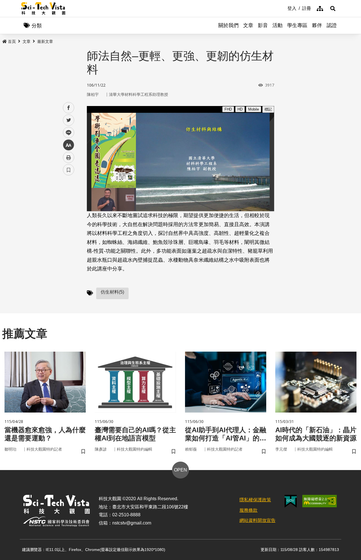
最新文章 (45, 41)
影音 (263, 25)
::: (283, 8)
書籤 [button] (68, 169)
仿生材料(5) (112, 292)
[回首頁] (43, 8)
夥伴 (317, 25)
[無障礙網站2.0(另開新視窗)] (319, 501)
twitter (68, 120)
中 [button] (68, 145)
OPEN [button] (180, 470)
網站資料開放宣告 (257, 520)
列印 (68, 157)
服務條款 (248, 510)
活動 (277, 25)
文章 (248, 25)
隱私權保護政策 (255, 499)
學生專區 (297, 25)
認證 (332, 25)
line (67, 132)
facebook (68, 107)
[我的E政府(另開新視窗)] (291, 501)
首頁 (12, 41)
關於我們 (228, 25)
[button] (332, 8)
